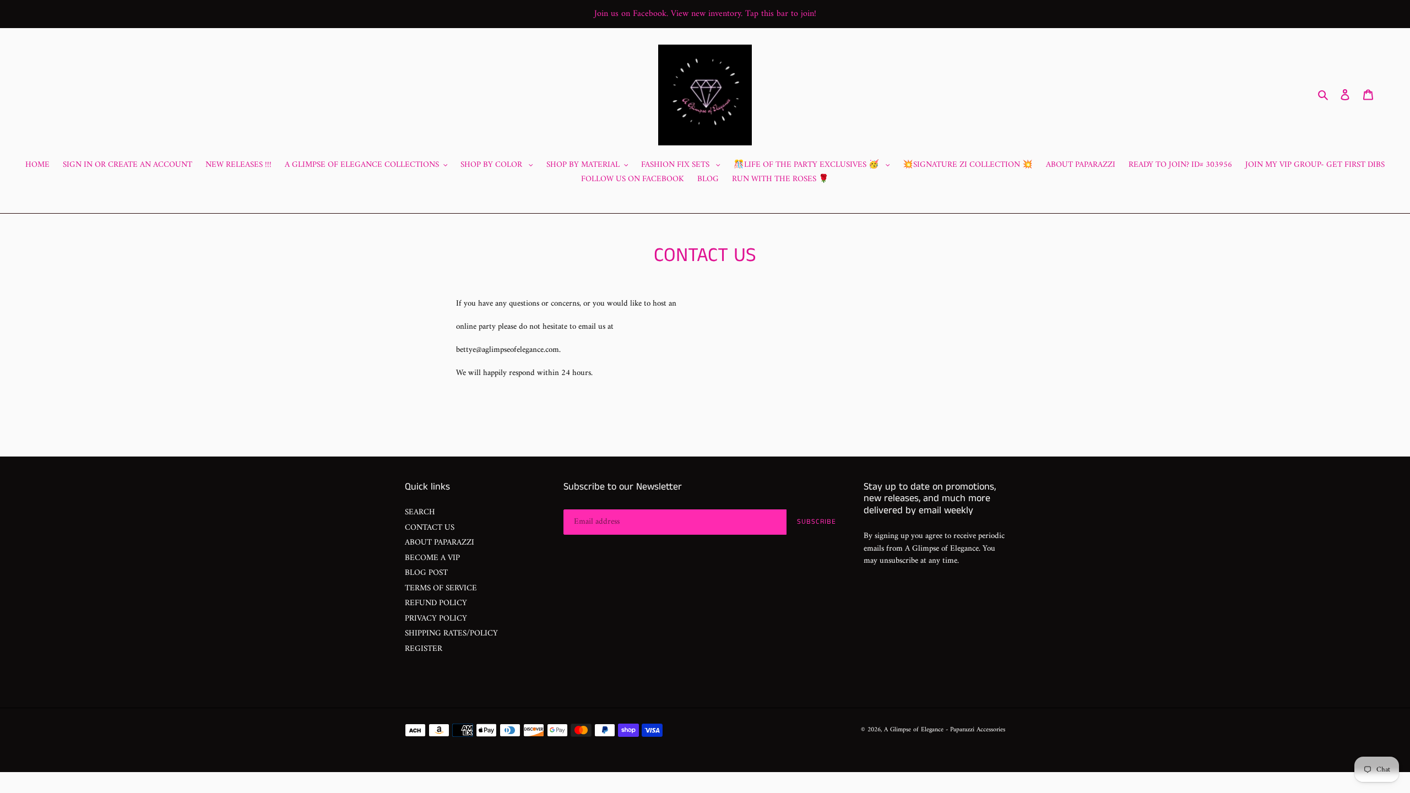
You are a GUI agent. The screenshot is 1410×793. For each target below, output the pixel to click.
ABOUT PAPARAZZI (439, 542)
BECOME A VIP (432, 558)
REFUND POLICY (436, 603)
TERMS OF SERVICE (441, 588)
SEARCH (420, 512)
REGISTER (423, 649)
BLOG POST (426, 573)
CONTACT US (429, 527)
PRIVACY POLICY (436, 618)
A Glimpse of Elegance (913, 730)
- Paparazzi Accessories (975, 730)
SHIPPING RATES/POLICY (451, 633)
